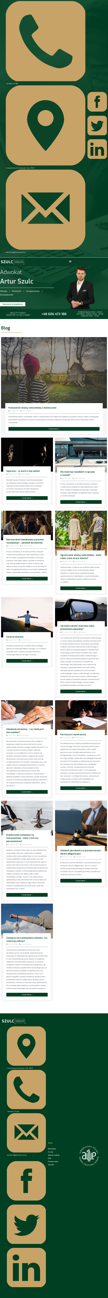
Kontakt (51, 1165)
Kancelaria (52, 1149)
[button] (70, 261)
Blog (49, 1168)
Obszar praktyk (53, 1155)
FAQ (49, 1158)
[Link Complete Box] (54, 386)
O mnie (50, 1152)
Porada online (53, 1161)
